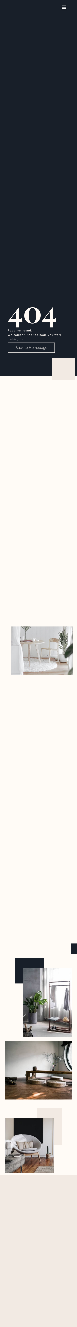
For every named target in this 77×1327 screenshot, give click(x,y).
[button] (64, 7)
